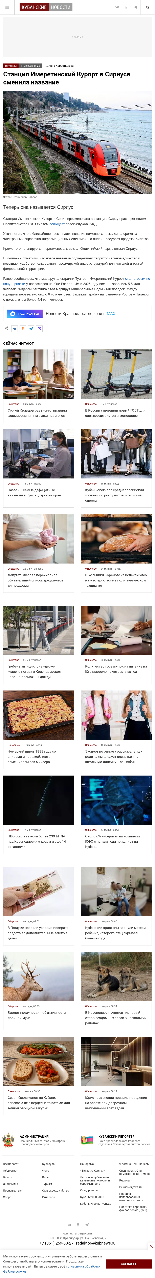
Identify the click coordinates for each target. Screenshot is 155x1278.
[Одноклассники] (23, 328)
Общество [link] (13, 404)
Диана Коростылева (60, 65)
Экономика (10, 1183)
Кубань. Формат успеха (95, 1203)
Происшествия (13, 1190)
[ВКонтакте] (14, 328)
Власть (8, 1177)
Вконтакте (117, 7)
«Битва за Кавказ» (92, 1170)
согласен (129, 1264)
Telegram (135, 7)
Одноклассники (126, 7)
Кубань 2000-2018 (92, 1197)
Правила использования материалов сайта (131, 1197)
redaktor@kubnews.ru (95, 1243)
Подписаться (28, 313)
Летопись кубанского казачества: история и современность (95, 1180)
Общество (10, 1170)
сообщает (57, 224)
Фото (45, 1170)
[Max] (39, 328)
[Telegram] (31, 328)
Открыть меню (7, 7)
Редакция (125, 1180)
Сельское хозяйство (55, 1190)
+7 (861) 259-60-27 (56, 1243)
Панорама (87, 1164)
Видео (46, 1177)
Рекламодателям (130, 1187)
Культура (48, 1164)
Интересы (11, 65)
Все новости (11, 1164)
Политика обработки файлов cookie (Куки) (133, 1208)
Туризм (47, 1183)
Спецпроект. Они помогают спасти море (134, 1172)
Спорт (7, 1197)
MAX (111, 313)
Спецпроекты (89, 1190)
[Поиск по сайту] (147, 7)
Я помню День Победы (134, 1164)
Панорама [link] (14, 745)
